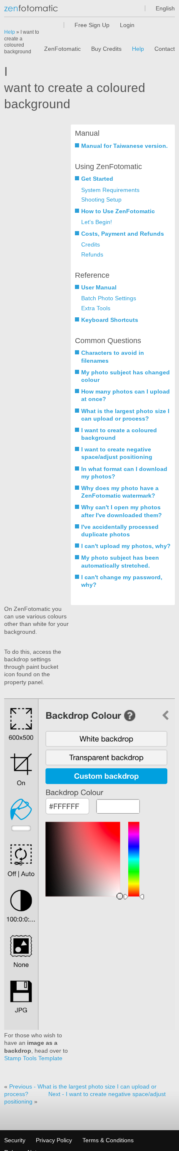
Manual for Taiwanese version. (124, 145)
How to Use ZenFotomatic (118, 211)
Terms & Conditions (108, 1140)
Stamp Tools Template (33, 1058)
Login (127, 25)
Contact (164, 48)
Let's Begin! (96, 222)
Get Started (97, 178)
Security (14, 1140)
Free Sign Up (92, 25)
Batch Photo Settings (108, 298)
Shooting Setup (101, 199)
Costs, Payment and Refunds (122, 233)
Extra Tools (95, 308)
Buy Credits (106, 48)
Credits (90, 244)
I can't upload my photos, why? (126, 546)
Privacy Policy (54, 1140)
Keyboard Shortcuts (109, 319)
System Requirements (110, 190)
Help (138, 48)
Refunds (92, 254)
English (165, 8)
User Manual (99, 287)
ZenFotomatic (62, 48)
